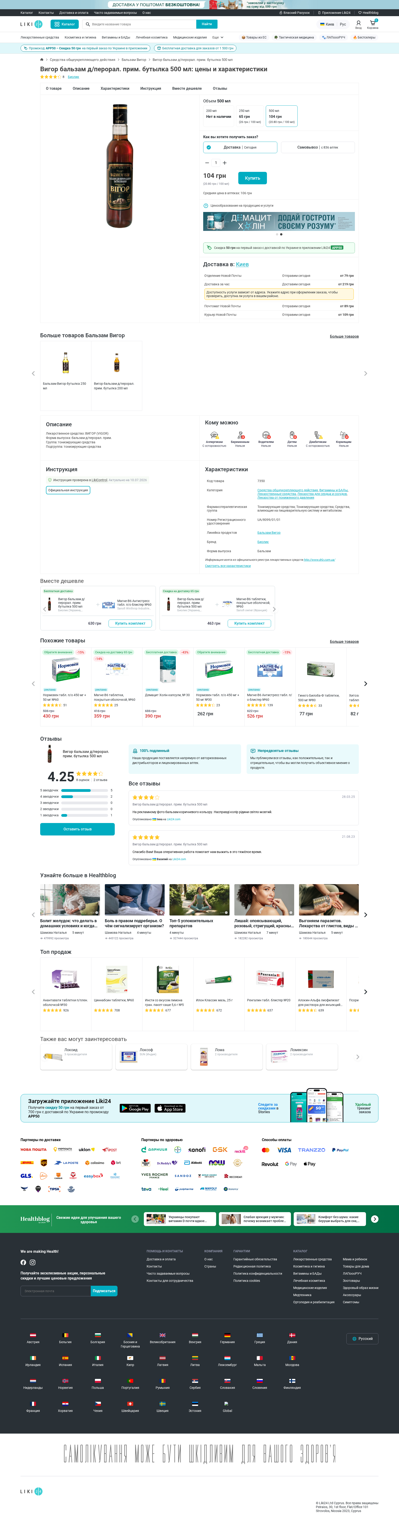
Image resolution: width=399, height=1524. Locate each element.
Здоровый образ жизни (360, 1288)
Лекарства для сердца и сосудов (322, 494)
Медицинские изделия (190, 37)
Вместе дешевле (187, 88)
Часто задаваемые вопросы (115, 13)
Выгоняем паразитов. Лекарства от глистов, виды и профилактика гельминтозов (328, 923)
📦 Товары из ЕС (254, 37)
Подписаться (104, 1291)
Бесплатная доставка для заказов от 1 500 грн (197, 48)
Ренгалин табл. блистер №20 (268, 1000)
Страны (210, 1266)
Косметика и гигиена (80, 37)
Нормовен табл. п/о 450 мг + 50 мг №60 (64, 697)
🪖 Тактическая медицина (294, 37)
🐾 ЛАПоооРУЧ (333, 37)
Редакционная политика (252, 1266)
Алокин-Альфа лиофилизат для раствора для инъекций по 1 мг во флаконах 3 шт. (319, 1002)
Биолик (73, 77)
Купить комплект (130, 623)
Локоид (71, 1050)
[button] (240, 147)
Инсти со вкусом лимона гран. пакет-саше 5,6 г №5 (164, 1002)
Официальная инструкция (68, 490)
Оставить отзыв (77, 829)
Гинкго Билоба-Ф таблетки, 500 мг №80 (318, 698)
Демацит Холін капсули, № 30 (167, 695)
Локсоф (146, 1050)
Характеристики (115, 88)
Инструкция (150, 88)
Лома (219, 1050)
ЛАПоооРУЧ (352, 1273)
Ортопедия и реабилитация (314, 1302)
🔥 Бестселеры (364, 37)
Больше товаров (344, 336)
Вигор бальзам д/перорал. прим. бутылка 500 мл (71, 602)
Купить (252, 178)
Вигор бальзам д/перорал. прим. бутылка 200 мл (114, 386)
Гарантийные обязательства (255, 1259)
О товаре (54, 88)
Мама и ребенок (355, 1259)
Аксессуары (352, 1295)
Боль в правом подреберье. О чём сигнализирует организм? (134, 923)
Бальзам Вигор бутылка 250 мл (64, 386)
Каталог (27, 13)
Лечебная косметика (152, 37)
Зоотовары (351, 1280)
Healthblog (370, 13)
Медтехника (302, 1295)
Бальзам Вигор (134, 60)
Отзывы (220, 88)
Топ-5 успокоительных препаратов (191, 923)
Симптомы (351, 1302)
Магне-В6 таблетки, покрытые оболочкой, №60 (253, 602)
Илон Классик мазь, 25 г (214, 1000)
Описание (81, 88)
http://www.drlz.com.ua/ (319, 559)
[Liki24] (31, 1491)
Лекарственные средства (40, 37)
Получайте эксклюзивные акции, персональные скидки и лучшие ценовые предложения (63, 1275)
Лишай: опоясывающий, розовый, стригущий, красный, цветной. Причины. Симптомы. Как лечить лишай (264, 923)
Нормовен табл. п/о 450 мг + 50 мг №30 (217, 697)
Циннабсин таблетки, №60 (114, 1000)
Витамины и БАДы (116, 37)
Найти (207, 24)
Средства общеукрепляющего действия (82, 60)
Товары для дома (356, 1266)
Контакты (46, 13)
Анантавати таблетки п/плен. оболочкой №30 (65, 1002)
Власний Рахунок (297, 13)
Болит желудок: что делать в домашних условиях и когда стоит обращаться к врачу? (68, 923)
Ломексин (299, 1050)
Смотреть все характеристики (228, 566)
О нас (146, 13)
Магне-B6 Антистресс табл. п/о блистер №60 (134, 602)
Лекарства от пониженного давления (285, 497)
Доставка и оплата (73, 13)
